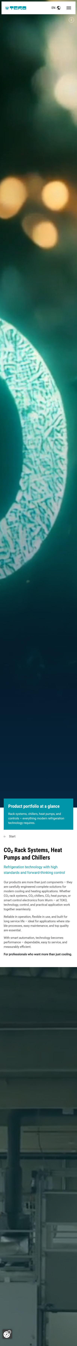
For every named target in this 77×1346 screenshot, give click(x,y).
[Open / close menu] (69, 8)
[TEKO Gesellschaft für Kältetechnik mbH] (15, 8)
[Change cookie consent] (7, 1333)
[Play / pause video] (38, 411)
